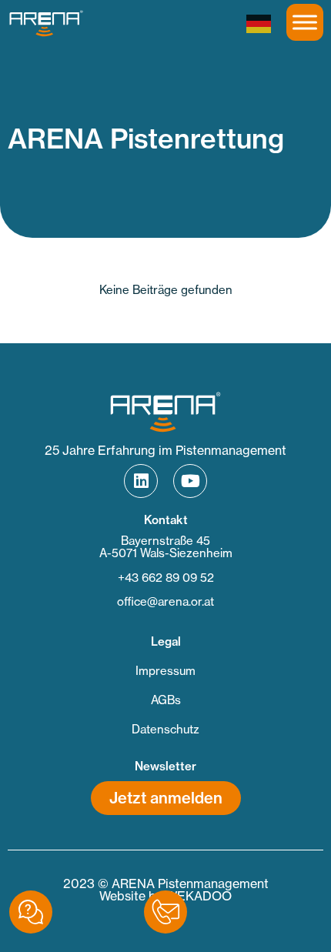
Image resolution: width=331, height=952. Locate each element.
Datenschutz (165, 729)
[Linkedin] (141, 481)
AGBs (166, 700)
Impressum (165, 670)
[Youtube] (190, 481)
